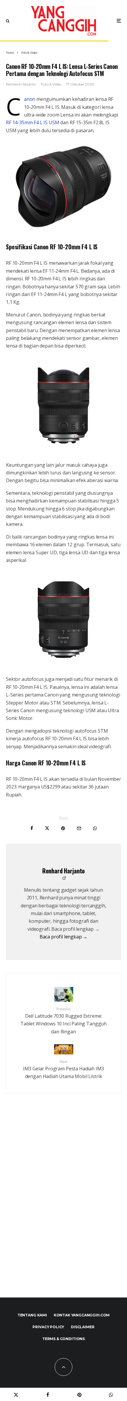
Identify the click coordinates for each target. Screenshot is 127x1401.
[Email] (79, 828)
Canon (29, 99)
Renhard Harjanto (21, 84)
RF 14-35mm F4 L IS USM (32, 122)
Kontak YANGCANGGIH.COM (82, 1315)
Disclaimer (82, 1327)
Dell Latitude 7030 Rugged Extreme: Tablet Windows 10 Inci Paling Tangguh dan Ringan (63, 1020)
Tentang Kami (32, 1315)
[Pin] (63, 828)
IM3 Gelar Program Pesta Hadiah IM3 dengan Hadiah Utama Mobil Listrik (63, 1069)
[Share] (31, 828)
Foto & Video (51, 84)
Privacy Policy (48, 1327)
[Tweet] (47, 828)
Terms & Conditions (63, 1339)
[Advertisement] (63, 1208)
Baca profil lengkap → (64, 936)
